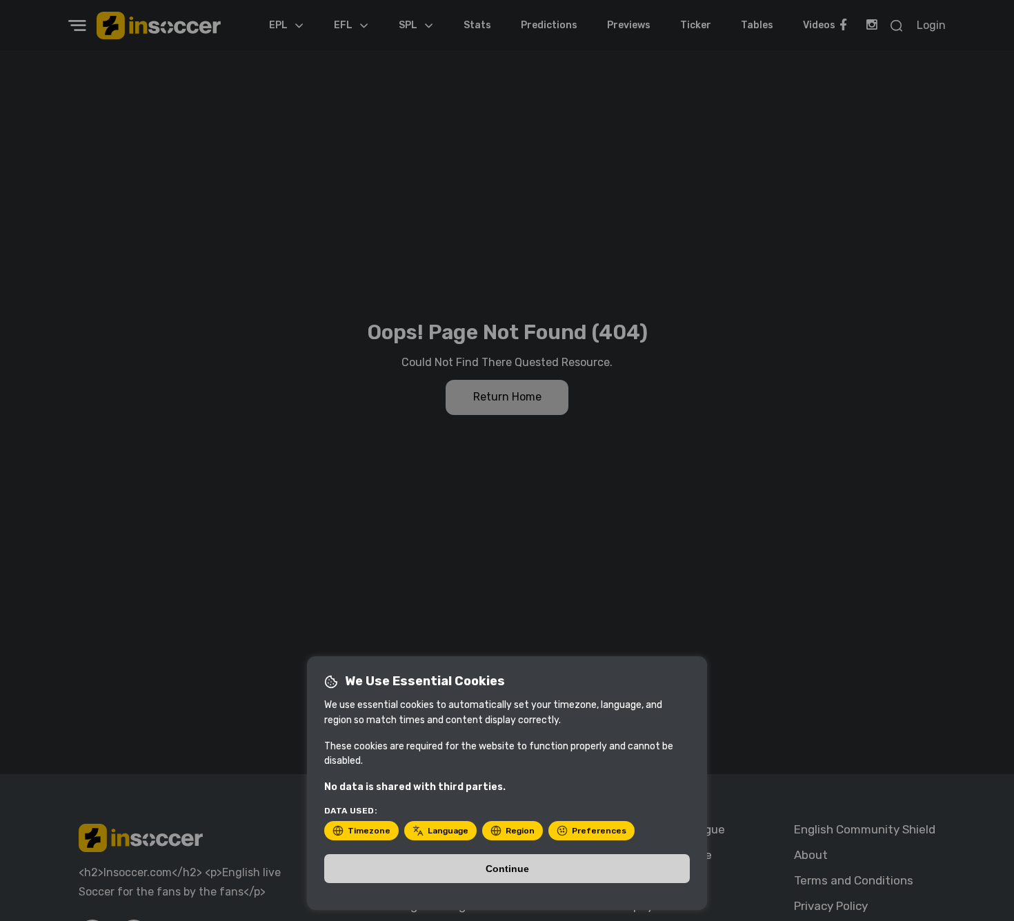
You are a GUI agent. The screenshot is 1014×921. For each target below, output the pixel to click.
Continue (507, 868)
